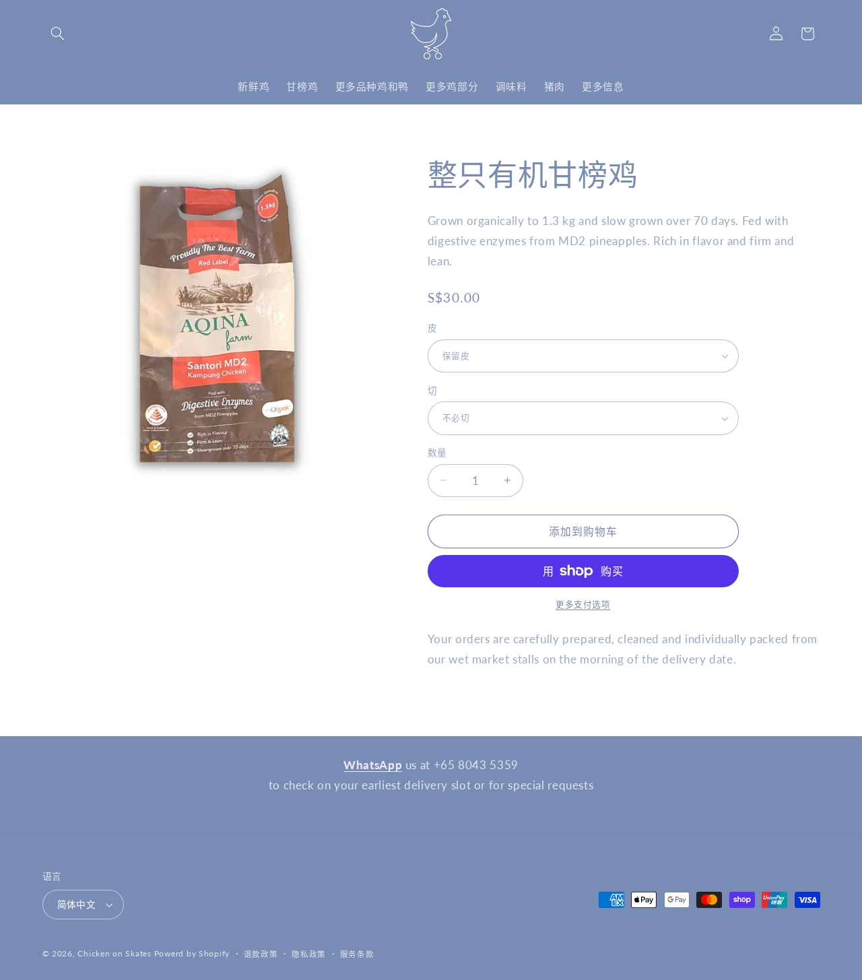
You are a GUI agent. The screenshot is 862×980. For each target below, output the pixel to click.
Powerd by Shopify (192, 953)
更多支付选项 (583, 604)
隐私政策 (309, 954)
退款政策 (261, 954)
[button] (57, 33)
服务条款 (357, 954)
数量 (437, 452)
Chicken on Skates (114, 953)
